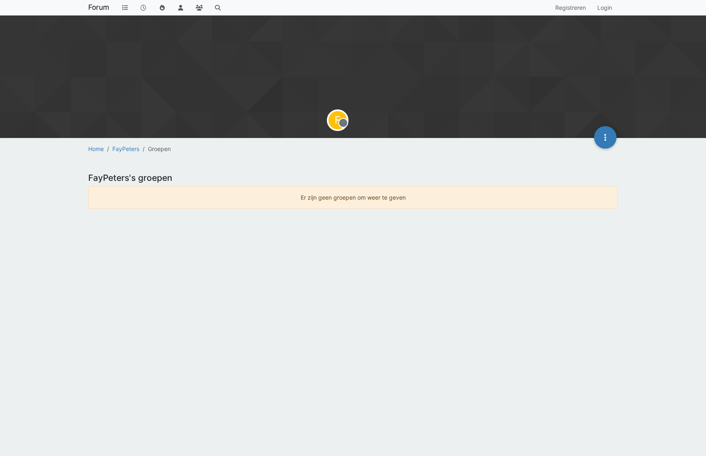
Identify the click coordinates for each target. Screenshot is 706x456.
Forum (98, 7)
